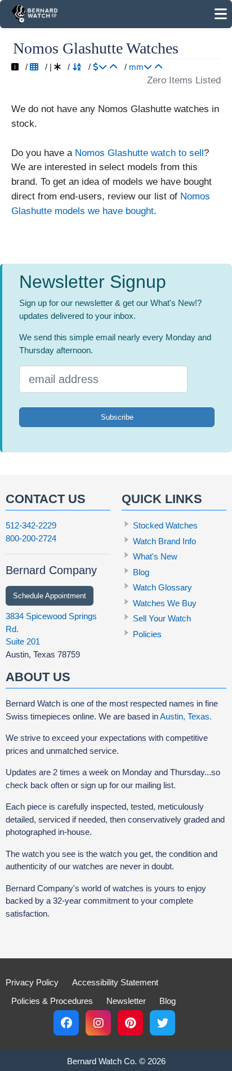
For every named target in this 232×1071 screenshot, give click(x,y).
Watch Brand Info (164, 541)
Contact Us (46, 499)
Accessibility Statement (115, 982)
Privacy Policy (32, 982)
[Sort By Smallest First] (158, 67)
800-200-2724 (31, 538)
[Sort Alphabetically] (77, 67)
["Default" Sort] (57, 67)
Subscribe (117, 417)
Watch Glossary (162, 587)
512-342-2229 (31, 525)
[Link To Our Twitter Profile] (162, 1023)
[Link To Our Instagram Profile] (98, 1023)
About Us (38, 677)
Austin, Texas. (186, 716)
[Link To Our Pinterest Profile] (130, 1023)
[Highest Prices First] (100, 67)
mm (136, 67)
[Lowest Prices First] (113, 67)
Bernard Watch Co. (102, 1061)
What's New (155, 556)
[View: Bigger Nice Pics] (15, 67)
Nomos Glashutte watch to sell (139, 152)
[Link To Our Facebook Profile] (66, 1023)
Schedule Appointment (49, 596)
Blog (141, 572)
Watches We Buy (165, 603)
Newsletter (126, 1001)
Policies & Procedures (52, 1001)
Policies (147, 634)
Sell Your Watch (162, 618)
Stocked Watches (165, 525)
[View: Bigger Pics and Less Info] (34, 67)
